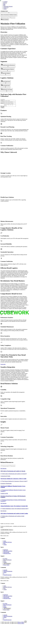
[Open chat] (25, 622)
